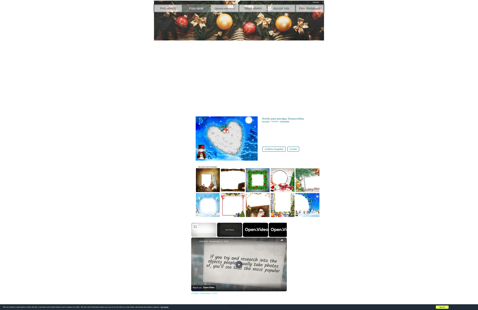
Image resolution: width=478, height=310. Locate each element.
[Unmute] (195, 235)
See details (164, 307)
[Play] (192, 235)
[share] (282, 240)
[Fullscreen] (214, 235)
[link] (195, 241)
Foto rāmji (265, 121)
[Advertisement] (173, 79)
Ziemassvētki (284, 121)
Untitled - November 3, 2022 (214, 241)
